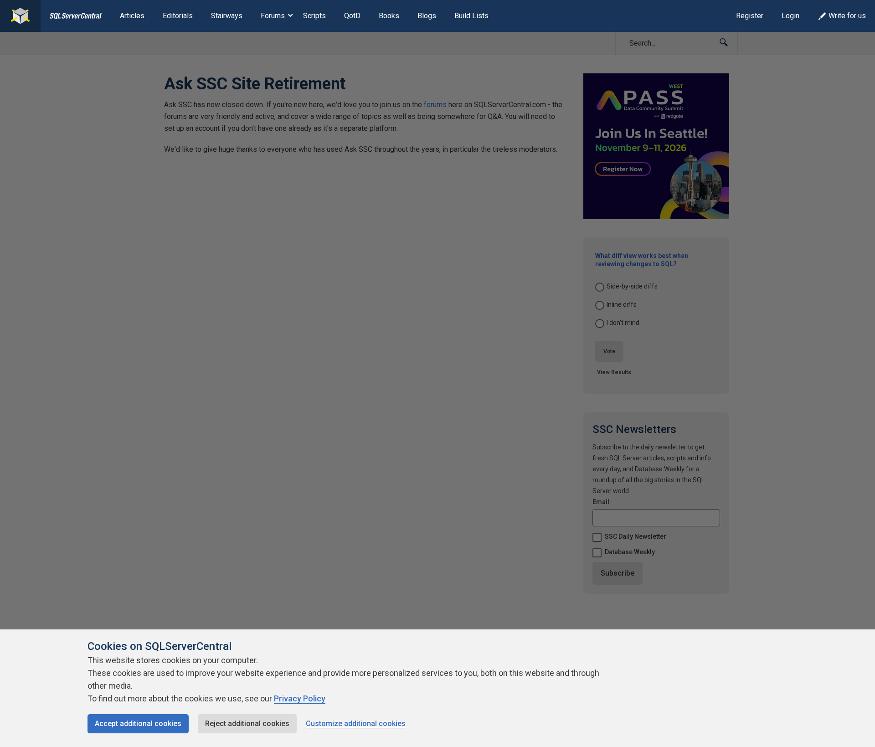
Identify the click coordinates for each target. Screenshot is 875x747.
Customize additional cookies (356, 723)
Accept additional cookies (138, 723)
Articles (132, 15)
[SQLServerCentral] (20, 16)
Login (790, 15)
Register (749, 15)
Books (389, 15)
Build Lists (471, 15)
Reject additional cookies (247, 723)
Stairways (226, 15)
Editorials (178, 15)
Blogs (426, 15)
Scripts (314, 15)
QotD (352, 15)
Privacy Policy (299, 698)
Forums (273, 15)
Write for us (847, 15)
